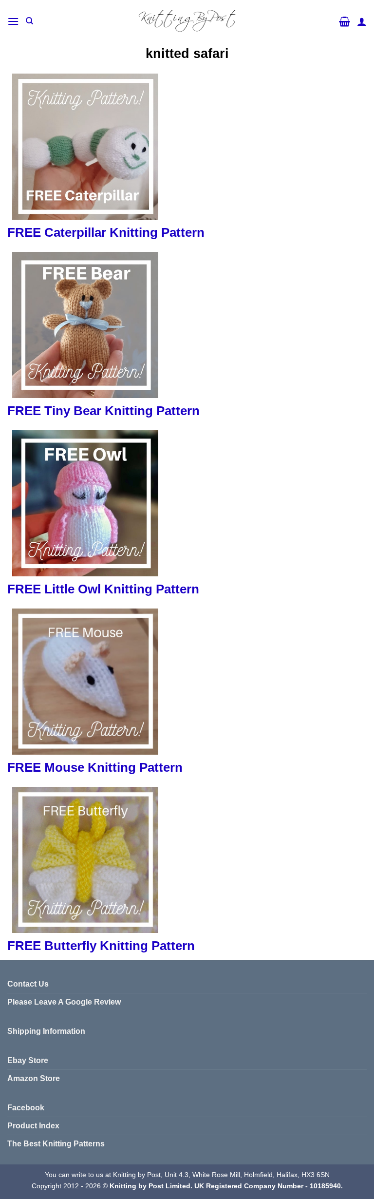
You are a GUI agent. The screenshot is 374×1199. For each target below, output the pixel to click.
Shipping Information (46, 1031)
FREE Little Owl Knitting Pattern (103, 589)
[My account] (362, 21)
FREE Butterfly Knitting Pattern (101, 945)
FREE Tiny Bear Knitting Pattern (103, 411)
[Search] (29, 21)
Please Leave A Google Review (64, 1002)
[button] (13, 21)
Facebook (25, 1108)
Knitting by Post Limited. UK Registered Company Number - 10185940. (226, 1186)
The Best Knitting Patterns (56, 1144)
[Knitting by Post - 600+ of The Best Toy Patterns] (187, 21)
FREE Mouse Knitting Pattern (95, 767)
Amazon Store (33, 1078)
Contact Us (28, 984)
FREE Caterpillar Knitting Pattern (106, 232)
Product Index (33, 1126)
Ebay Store (27, 1060)
